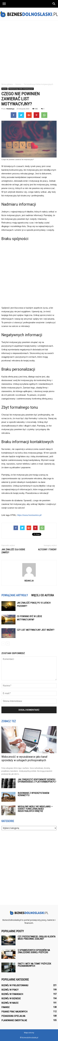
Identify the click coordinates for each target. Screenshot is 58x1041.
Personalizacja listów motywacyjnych (21, 89)
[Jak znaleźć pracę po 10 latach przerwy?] (8, 606)
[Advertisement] (29, 51)
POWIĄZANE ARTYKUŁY (14, 595)
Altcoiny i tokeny (47, 549)
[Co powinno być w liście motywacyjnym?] (8, 619)
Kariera (4, 89)
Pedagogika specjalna (13, 1016)
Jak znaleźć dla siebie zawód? (13, 551)
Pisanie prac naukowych (14, 1011)
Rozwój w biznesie (11, 998)
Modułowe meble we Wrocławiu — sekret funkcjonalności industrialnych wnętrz (35, 808)
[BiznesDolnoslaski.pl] (29, 14)
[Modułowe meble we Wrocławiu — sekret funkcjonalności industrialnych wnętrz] (8, 810)
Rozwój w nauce (9, 1003)
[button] (54, 4)
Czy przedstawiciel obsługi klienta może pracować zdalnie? (36, 937)
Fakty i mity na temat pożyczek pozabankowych (34, 964)
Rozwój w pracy (10, 989)
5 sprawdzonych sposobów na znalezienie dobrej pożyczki (34, 951)
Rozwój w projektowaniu (14, 985)
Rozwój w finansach (12, 994)
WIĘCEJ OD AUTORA (42, 595)
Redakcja (10, 109)
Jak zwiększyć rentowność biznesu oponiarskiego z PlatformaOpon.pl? (37, 780)
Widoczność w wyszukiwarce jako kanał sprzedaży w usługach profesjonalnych (24, 758)
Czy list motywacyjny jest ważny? (35, 630)
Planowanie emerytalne (14, 1020)
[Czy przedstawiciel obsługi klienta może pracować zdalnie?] (8, 940)
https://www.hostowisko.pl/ (29, 515)
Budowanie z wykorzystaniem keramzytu (33, 794)
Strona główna (7, 84)
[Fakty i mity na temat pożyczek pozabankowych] (8, 967)
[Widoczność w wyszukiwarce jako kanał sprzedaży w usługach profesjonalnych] (29, 739)
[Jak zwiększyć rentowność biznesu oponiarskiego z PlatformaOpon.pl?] (8, 783)
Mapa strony (29, 1032)
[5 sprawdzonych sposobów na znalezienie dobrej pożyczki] (8, 954)
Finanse (5, 1007)
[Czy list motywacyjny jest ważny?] (8, 633)
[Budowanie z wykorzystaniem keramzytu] (8, 797)
